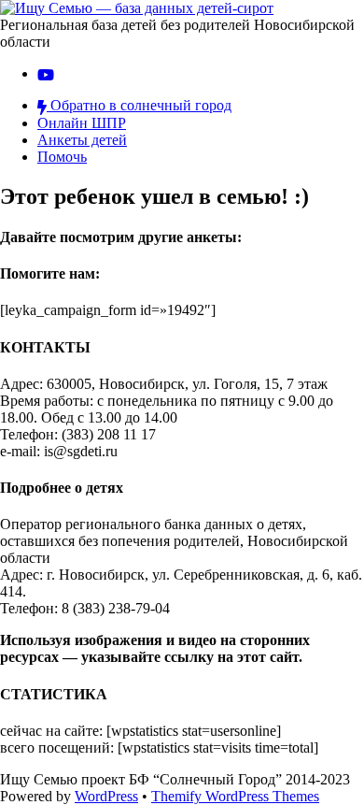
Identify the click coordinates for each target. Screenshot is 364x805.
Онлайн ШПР (81, 123)
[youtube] (45, 73)
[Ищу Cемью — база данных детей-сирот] (136, 8)
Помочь (62, 157)
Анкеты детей (82, 140)
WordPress (106, 796)
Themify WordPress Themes (235, 796)
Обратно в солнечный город (139, 105)
